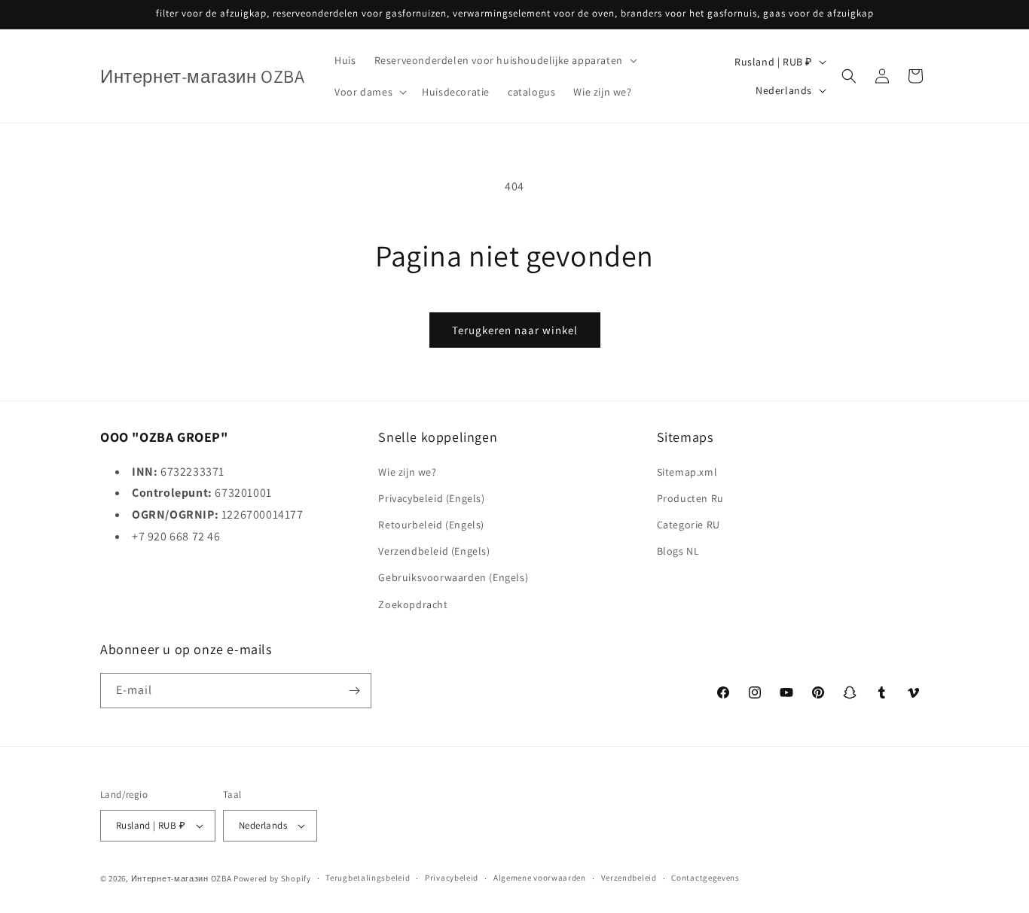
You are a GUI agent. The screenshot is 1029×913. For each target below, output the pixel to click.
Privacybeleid (451, 877)
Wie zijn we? (407, 472)
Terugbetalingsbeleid (367, 877)
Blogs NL (678, 551)
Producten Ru (690, 498)
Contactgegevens (705, 877)
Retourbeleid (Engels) (431, 524)
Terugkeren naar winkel (515, 330)
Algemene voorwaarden (539, 877)
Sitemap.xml (687, 472)
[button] (504, 60)
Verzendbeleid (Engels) (434, 551)
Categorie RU (688, 524)
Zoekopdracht (412, 604)
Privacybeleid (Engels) (431, 498)
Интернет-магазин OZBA (181, 878)
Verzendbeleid (629, 877)
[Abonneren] (354, 690)
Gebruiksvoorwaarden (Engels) (453, 577)
